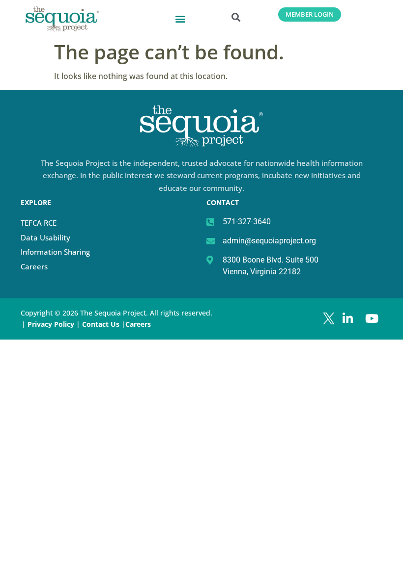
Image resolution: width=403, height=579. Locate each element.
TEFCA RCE (39, 223)
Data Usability (45, 237)
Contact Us (101, 324)
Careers (34, 266)
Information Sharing (55, 252)
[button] (181, 18)
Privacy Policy (51, 324)
